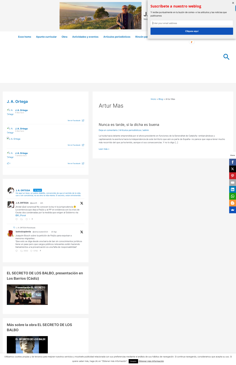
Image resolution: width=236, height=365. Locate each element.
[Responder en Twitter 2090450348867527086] (17, 251)
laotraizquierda (23, 231)
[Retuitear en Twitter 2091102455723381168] (22, 219)
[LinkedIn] (232, 189)
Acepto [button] (133, 361)
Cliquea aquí (191, 31)
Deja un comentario (108, 130)
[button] (226, 57)
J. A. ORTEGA (22, 203)
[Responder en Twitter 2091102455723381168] (17, 219)
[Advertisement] (118, 63)
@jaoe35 (33, 203)
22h (41, 203)
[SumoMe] (232, 209)
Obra (64, 36)
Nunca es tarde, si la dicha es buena (129, 124)
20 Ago (54, 232)
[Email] (232, 182)
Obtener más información (151, 361)
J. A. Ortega (17, 101)
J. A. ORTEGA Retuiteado (25, 228)
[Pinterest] (232, 175)
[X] (232, 169)
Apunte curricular (46, 36)
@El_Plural (20, 215)
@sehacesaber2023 (40, 232)
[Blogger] (232, 203)
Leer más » (104, 149)
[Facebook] (232, 162)
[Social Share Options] (83, 120)
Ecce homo (24, 36)
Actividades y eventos (85, 36)
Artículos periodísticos (116, 36)
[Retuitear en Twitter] (14, 227)
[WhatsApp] (232, 196)
